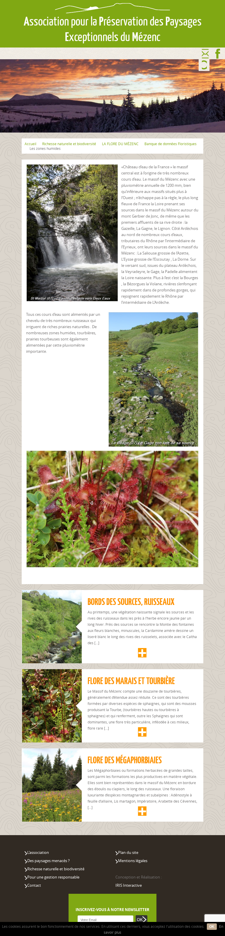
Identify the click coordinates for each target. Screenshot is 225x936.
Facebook (217, 54)
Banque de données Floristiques (170, 143)
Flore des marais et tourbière (131, 681)
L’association (38, 852)
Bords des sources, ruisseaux (131, 602)
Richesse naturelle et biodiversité (69, 143)
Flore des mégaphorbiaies (125, 760)
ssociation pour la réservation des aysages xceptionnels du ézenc (113, 29)
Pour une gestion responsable (53, 877)
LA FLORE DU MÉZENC (120, 143)
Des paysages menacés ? (48, 860)
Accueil (30, 143)
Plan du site (128, 852)
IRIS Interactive (128, 885)
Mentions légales (132, 860)
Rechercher (204, 65)
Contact (205, 54)
